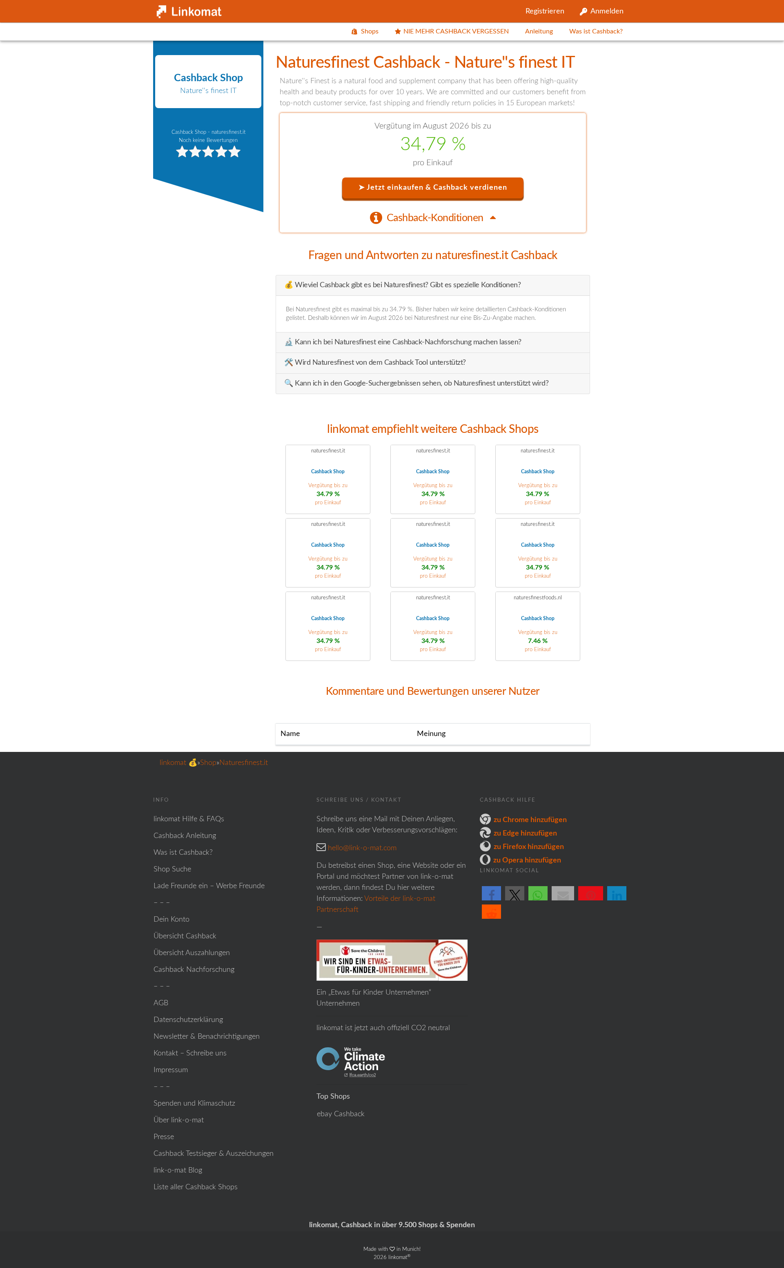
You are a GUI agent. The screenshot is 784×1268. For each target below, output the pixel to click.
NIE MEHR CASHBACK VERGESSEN (456, 31)
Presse (164, 1137)
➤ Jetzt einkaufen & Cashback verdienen (433, 187)
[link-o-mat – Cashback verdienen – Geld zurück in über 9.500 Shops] (188, 9)
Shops (370, 31)
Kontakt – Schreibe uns (190, 1053)
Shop (208, 763)
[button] (491, 900)
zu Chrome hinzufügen (530, 820)
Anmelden (607, 11)
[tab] (433, 217)
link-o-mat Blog (178, 1170)
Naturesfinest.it (243, 763)
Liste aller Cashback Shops (196, 1187)
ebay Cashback (341, 1114)
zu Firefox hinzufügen (529, 847)
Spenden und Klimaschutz (194, 1103)
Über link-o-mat (179, 1120)
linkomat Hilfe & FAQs (189, 819)
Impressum (171, 1070)
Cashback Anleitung (185, 836)
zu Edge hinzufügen (525, 833)
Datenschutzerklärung (188, 1020)
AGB (161, 1003)
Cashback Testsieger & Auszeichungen (214, 1153)
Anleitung (539, 31)
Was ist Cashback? (596, 31)
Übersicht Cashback (185, 936)
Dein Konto (171, 919)
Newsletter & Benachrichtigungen (207, 1036)
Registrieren (545, 11)
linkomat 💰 (178, 763)
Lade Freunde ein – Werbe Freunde (209, 886)
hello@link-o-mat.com (362, 848)
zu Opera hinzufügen (527, 860)
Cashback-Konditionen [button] (436, 218)
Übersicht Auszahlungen (192, 953)
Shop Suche (172, 869)
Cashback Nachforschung (194, 969)
